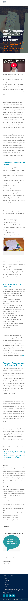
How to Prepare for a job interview (10, 515)
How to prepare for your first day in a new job (13, 512)
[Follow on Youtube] (10, 595)
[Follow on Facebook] (4, 595)
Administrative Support (13, 43)
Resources (6, 582)
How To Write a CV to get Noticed (10, 517)
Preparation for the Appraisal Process (14, 456)
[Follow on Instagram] (13, 595)
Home (5, 578)
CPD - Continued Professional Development (10, 47)
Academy (6, 580)
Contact (6, 586)
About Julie (7, 584)
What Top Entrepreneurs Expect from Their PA (13, 489)
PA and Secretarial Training (13, 49)
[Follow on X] (7, 595)
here (23, 355)
